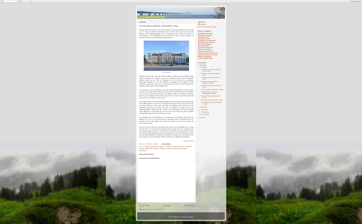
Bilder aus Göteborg (204, 56)
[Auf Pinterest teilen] (170, 144)
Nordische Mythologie (205, 58)
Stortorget (170, 148)
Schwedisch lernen (204, 38)
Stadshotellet (149, 148)
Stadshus (156, 148)
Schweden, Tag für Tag (205, 51)
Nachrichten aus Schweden (207, 40)
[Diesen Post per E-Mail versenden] (162, 144)
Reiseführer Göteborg (205, 35)
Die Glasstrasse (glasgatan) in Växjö (212, 89)
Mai (203, 67)
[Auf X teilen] (166, 144)
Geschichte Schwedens (205, 47)
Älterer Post (189, 206)
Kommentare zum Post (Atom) (155, 209)
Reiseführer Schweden (205, 33)
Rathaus (181, 146)
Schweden (188, 146)
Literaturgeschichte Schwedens (208, 53)
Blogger (191, 217)
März (203, 109)
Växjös (159, 30)
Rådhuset (176, 146)
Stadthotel (163, 148)
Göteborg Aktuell (203, 37)
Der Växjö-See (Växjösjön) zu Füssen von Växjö (210, 82)
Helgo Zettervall (149, 146)
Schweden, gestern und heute (207, 55)
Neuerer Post (144, 206)
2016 (201, 65)
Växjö (175, 148)
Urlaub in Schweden (204, 49)
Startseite (167, 206)
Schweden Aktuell (203, 46)
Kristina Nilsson (149, 119)
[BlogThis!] (164, 144)
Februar (204, 112)
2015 (201, 117)
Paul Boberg (168, 146)
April (203, 107)
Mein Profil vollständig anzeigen (207, 27)
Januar (204, 114)
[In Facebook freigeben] (168, 144)
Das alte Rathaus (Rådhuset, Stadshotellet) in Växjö (209, 92)
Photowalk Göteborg (204, 44)
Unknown (203, 24)
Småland (141, 148)
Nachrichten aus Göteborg (206, 42)
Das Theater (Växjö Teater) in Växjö (212, 100)
